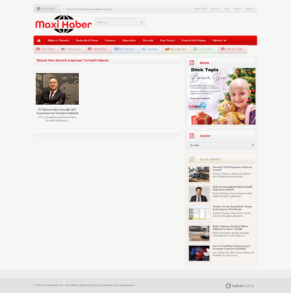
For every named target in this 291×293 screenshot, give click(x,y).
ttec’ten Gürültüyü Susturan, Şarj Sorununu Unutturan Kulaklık (231, 247)
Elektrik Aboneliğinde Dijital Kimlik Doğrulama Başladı (232, 188)
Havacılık (148, 40)
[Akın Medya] (228, 285)
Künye (237, 8)
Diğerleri (217, 40)
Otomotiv (110, 40)
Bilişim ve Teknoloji (58, 40)
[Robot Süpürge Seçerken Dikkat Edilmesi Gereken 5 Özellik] (199, 240)
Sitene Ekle (200, 8)
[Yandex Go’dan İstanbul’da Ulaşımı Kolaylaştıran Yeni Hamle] (199, 220)
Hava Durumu (178, 49)
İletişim (249, 8)
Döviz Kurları (127, 49)
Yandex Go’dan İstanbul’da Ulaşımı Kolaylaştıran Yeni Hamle (232, 208)
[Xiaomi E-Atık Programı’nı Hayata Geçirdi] (199, 181)
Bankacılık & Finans (87, 40)
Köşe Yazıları (167, 40)
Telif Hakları (100, 49)
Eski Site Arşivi (234, 49)
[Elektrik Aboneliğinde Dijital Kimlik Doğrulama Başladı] (199, 200)
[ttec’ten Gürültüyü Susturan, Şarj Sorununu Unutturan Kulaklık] (199, 260)
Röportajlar (129, 40)
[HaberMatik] (245, 286)
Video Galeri (74, 49)
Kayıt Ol (215, 8)
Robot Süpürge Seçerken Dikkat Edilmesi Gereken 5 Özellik (230, 227)
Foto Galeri (48, 49)
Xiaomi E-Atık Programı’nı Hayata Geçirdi (88, 9)
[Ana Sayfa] (39, 40)
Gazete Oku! (205, 49)
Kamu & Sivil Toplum (194, 40)
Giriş (226, 8)
